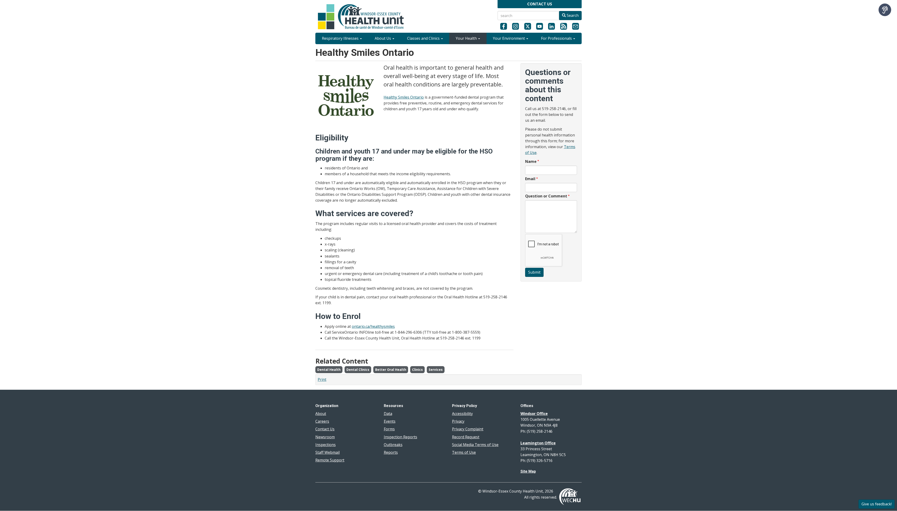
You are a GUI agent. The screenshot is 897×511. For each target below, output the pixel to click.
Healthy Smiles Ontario (404, 97)
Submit (534, 272)
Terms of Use (464, 452)
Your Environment (509, 38)
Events (389, 421)
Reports (391, 452)
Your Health (467, 38)
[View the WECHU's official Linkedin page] (551, 26)
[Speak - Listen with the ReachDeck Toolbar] (885, 10)
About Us (383, 38)
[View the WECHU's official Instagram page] (515, 26)
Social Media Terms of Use (475, 444)
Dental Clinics (357, 369)
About (320, 413)
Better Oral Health (390, 369)
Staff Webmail (327, 452)
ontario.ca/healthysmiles (373, 326)
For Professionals (557, 38)
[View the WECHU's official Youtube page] (539, 26)
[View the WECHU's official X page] (527, 26)
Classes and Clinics (424, 38)
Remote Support (329, 460)
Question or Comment (546, 196)
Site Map (528, 471)
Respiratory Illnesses (341, 38)
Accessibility (462, 413)
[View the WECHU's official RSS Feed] (563, 26)
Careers (322, 421)
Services (436, 369)
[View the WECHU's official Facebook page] (503, 26)
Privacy (458, 421)
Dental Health (329, 369)
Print (322, 379)
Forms (389, 429)
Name (531, 161)
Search (572, 15)
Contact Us (325, 429)
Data (388, 413)
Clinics (417, 369)
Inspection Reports (400, 437)
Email (530, 178)
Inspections (325, 444)
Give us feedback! (876, 504)
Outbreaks (393, 444)
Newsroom (325, 437)
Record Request (465, 437)
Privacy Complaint (467, 429)
